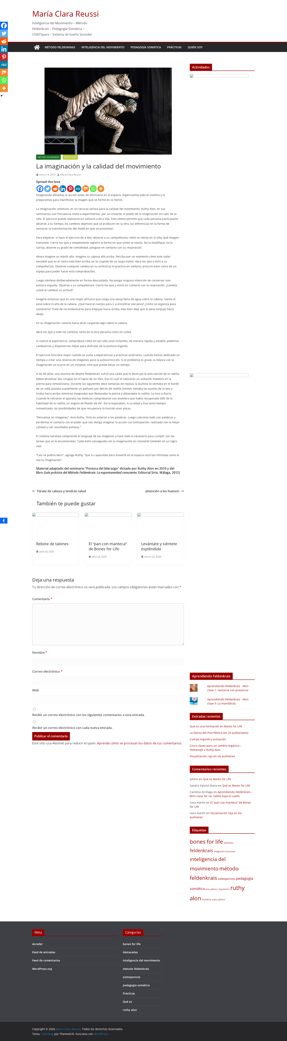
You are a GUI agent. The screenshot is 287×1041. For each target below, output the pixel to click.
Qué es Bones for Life (217, 779)
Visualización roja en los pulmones (212, 756)
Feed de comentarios (46, 960)
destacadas (130, 952)
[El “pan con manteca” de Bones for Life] (108, 515)
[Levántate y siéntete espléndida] (160, 515)
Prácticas (174, 47)
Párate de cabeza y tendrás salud (61, 491)
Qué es (127, 1001)
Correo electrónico (47, 671)
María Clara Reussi (65, 13)
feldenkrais (201, 851)
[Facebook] (40, 188)
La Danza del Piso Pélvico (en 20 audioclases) (219, 733)
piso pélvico (212, 889)
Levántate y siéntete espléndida (159, 546)
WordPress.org (42, 969)
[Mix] (85, 188)
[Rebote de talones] (55, 515)
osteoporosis (226, 879)
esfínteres (229, 842)
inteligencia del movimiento (102, 47)
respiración (224, 889)
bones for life (206, 841)
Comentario (42, 599)
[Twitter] (47, 188)
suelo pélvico (218, 899)
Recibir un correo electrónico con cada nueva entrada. (72, 728)
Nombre (39, 652)
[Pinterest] (70, 188)
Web (35, 690)
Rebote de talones (52, 543)
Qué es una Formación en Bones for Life (216, 726)
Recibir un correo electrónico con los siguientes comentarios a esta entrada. (88, 715)
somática (206, 899)
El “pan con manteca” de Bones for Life (108, 546)
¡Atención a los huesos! (162, 491)
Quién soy (195, 47)
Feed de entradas (43, 952)
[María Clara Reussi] (37, 47)
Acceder (37, 944)
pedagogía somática (146, 47)
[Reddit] (55, 188)
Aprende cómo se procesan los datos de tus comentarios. (139, 743)
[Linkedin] (62, 188)
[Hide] (1, 95)
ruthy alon (70, 157)
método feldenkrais (60, 47)
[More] (100, 188)
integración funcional (224, 851)
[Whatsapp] (93, 188)
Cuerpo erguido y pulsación (208, 739)
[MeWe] (78, 188)
